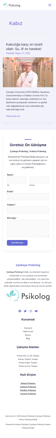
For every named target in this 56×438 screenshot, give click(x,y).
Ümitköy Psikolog (28, 390)
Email (10, 191)
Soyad (31, 185)
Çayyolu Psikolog (28, 394)
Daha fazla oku (13, 115)
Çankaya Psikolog (28, 265)
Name (10, 175)
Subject (11, 205)
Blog (28, 338)
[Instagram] (30, 311)
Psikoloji (10, 53)
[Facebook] (20, 311)
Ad (8, 185)
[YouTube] (36, 311)
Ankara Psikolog (28, 383)
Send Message (17, 243)
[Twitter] (25, 311)
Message (12, 218)
